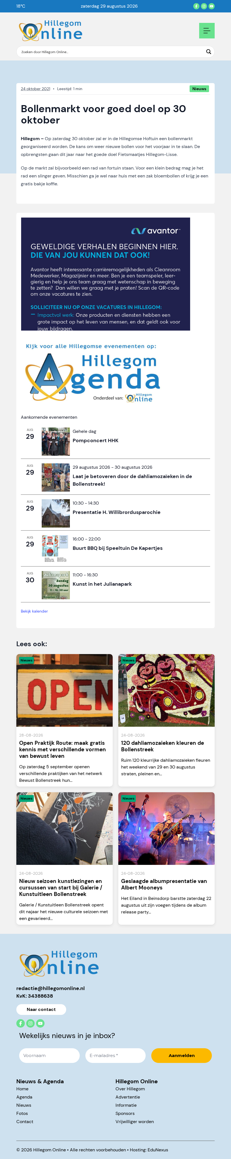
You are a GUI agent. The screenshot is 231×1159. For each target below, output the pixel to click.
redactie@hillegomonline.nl (50, 988)
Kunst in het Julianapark (102, 584)
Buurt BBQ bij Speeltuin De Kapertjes (118, 548)
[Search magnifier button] (209, 52)
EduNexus (158, 1150)
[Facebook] (196, 6)
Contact (24, 1122)
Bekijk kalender (34, 611)
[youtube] (211, 6)
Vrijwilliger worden (134, 1122)
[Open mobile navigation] (207, 30)
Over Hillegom (130, 1089)
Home (22, 1089)
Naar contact (41, 1009)
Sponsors (125, 1113)
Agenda (24, 1097)
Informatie (126, 1105)
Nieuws (23, 1105)
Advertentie (127, 1097)
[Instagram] (204, 6)
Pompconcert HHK (96, 440)
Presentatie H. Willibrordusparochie (117, 512)
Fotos (22, 1113)
